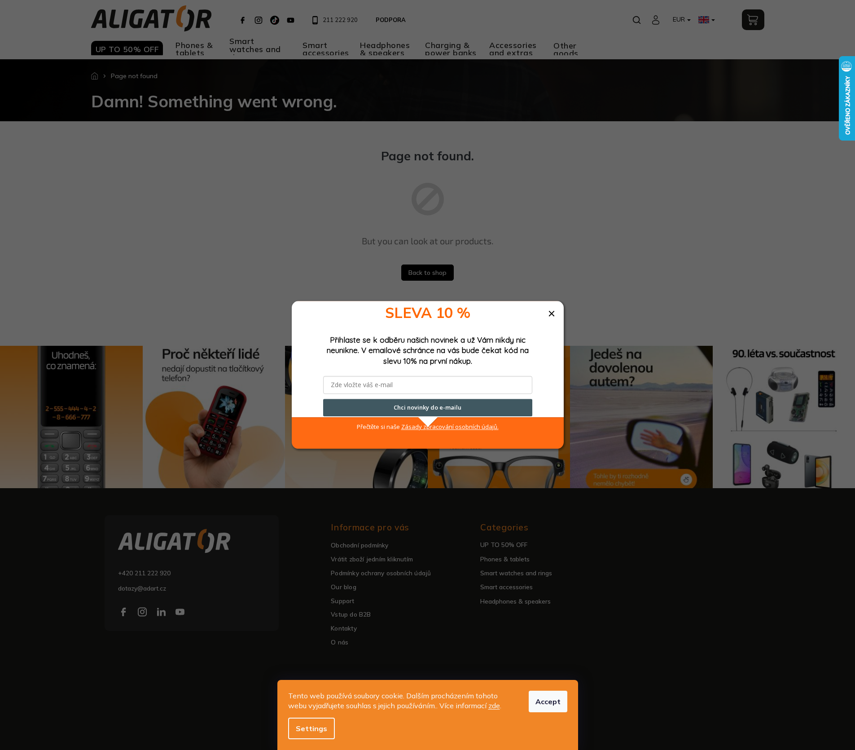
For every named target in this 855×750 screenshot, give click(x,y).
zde (494, 705)
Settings (311, 728)
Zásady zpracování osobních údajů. (450, 427)
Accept (548, 701)
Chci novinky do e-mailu (427, 408)
